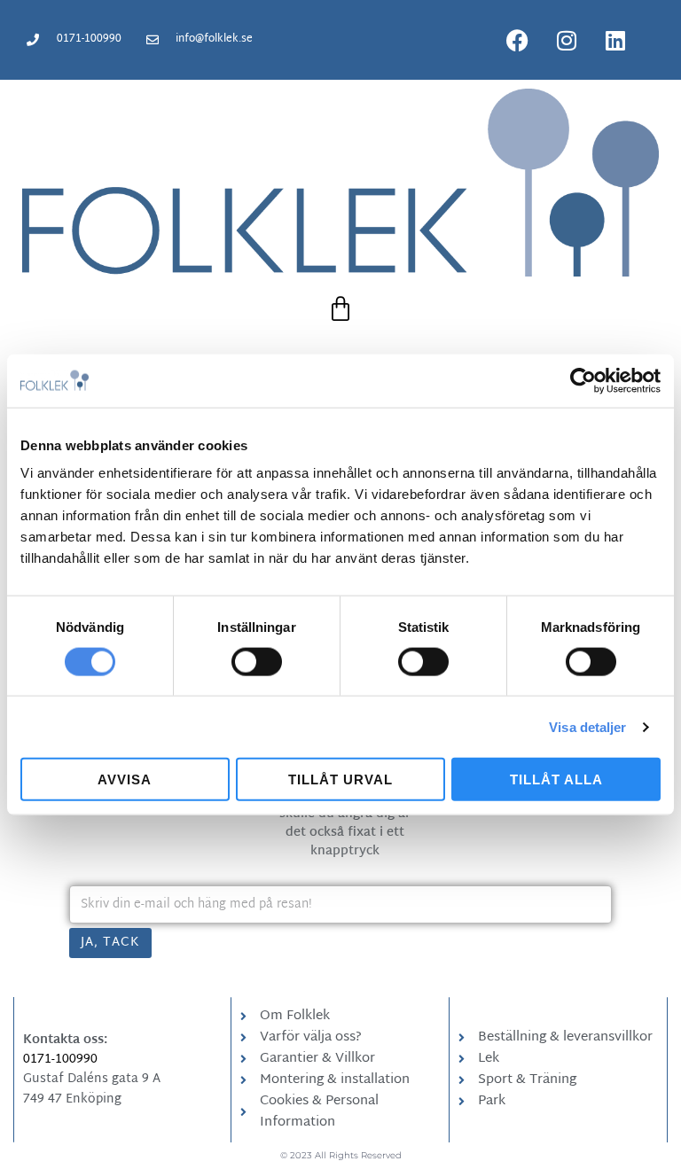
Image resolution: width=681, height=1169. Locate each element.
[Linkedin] (615, 40)
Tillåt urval (340, 779)
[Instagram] (566, 40)
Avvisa (125, 779)
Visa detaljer (587, 726)
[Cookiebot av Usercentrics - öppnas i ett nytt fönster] (583, 380)
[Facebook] (518, 40)
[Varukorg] (340, 309)
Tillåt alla (556, 779)
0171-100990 (60, 1059)
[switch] (256, 661)
